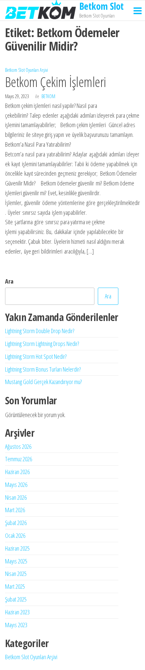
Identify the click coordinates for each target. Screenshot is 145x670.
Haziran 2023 (17, 612)
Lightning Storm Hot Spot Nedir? (35, 356)
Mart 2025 (15, 586)
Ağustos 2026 (18, 446)
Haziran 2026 (17, 472)
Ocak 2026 (15, 535)
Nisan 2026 (16, 497)
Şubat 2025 (16, 599)
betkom (48, 96)
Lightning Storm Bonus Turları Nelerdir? (43, 369)
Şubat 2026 (16, 523)
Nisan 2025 (16, 574)
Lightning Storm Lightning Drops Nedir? (42, 344)
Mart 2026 (15, 510)
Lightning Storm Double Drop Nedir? (39, 331)
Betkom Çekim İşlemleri (59, 81)
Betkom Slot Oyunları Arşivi (26, 70)
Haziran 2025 (17, 548)
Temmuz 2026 (18, 459)
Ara (9, 281)
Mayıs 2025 (16, 561)
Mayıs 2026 (16, 484)
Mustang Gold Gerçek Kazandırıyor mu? (43, 382)
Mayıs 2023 (16, 625)
